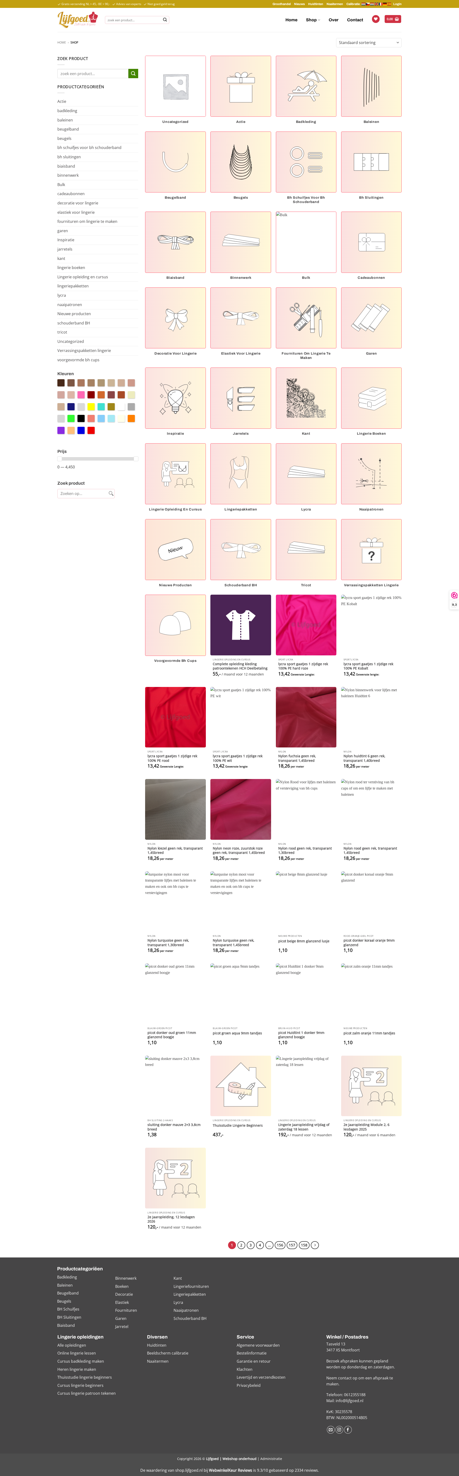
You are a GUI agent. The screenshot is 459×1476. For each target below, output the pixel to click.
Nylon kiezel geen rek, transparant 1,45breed (175, 850)
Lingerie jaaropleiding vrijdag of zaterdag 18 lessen (303, 1127)
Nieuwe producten (74, 313)
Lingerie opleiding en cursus (82, 277)
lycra (61, 295)
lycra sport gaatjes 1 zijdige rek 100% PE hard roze (303, 666)
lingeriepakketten (73, 286)
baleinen (65, 120)
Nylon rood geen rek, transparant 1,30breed (305, 850)
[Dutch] (363, 4)
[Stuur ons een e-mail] (331, 1430)
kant (61, 258)
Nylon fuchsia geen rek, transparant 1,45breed (297, 758)
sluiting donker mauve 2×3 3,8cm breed (174, 1127)
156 (280, 1245)
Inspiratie (65, 239)
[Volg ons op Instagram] (339, 1430)
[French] (381, 3)
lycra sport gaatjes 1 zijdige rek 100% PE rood (172, 758)
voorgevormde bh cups (78, 359)
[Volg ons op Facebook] (348, 1430)
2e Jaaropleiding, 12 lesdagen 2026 (171, 1219)
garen (62, 230)
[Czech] (368, 3)
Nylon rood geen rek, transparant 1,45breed (370, 850)
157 (292, 1245)
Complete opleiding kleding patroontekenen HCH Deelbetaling (240, 666)
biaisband (66, 166)
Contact (355, 20)
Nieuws (299, 4)
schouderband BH (73, 323)
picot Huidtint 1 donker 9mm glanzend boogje (301, 1035)
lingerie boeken (71, 267)
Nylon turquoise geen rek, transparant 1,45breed (233, 942)
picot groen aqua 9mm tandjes (237, 1033)
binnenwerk (68, 175)
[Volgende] (315, 1245)
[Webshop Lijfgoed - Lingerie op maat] (77, 20)
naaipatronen (69, 304)
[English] (376, 3)
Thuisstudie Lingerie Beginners (238, 1125)
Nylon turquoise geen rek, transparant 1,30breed (168, 942)
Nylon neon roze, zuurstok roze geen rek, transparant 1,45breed (239, 850)
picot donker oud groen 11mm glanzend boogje (172, 1035)
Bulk (61, 184)
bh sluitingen (69, 156)
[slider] (59, 458)
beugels (64, 138)
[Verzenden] (165, 20)
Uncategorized (70, 341)
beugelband (68, 129)
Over (334, 20)
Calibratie (353, 4)
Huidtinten (315, 4)
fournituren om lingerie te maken (87, 221)
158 (304, 1245)
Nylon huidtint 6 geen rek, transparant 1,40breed (364, 758)
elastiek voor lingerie (76, 212)
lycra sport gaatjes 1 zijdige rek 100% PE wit (237, 758)
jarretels (64, 249)
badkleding (67, 110)
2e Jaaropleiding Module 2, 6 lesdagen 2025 (366, 1127)
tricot (62, 332)
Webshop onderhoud (240, 1458)
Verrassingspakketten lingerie (84, 350)
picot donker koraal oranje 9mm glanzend (369, 942)
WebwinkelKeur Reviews (230, 1470)
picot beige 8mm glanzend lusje (303, 941)
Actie (61, 101)
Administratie (271, 1458)
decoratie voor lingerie (77, 203)
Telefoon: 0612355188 (346, 1394)
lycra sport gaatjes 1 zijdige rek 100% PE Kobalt (368, 666)
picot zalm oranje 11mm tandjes (369, 1033)
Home (291, 20)
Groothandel (282, 4)
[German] (385, 3)
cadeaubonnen (71, 193)
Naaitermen (335, 4)
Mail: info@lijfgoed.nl (344, 1400)
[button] (393, 19)
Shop (311, 20)
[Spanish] (389, 3)
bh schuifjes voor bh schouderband (89, 147)
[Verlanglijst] (376, 19)
